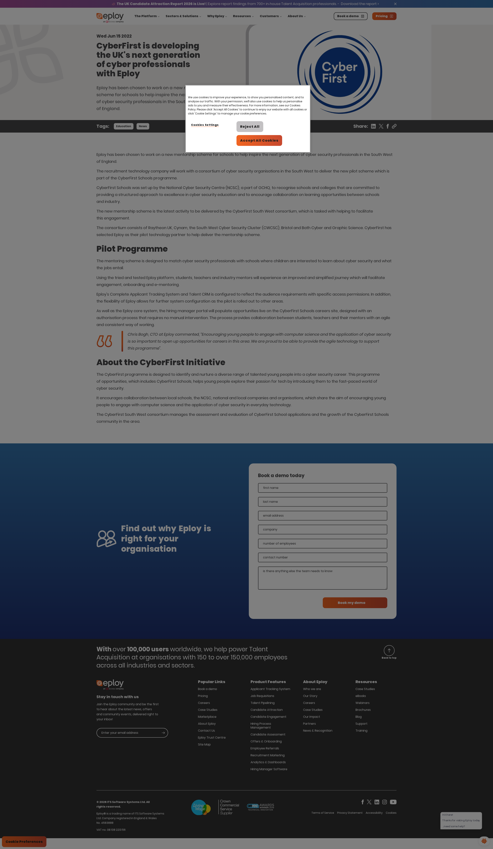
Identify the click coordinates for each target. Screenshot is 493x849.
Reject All (250, 126)
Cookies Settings (205, 125)
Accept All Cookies (259, 140)
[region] (247, 119)
